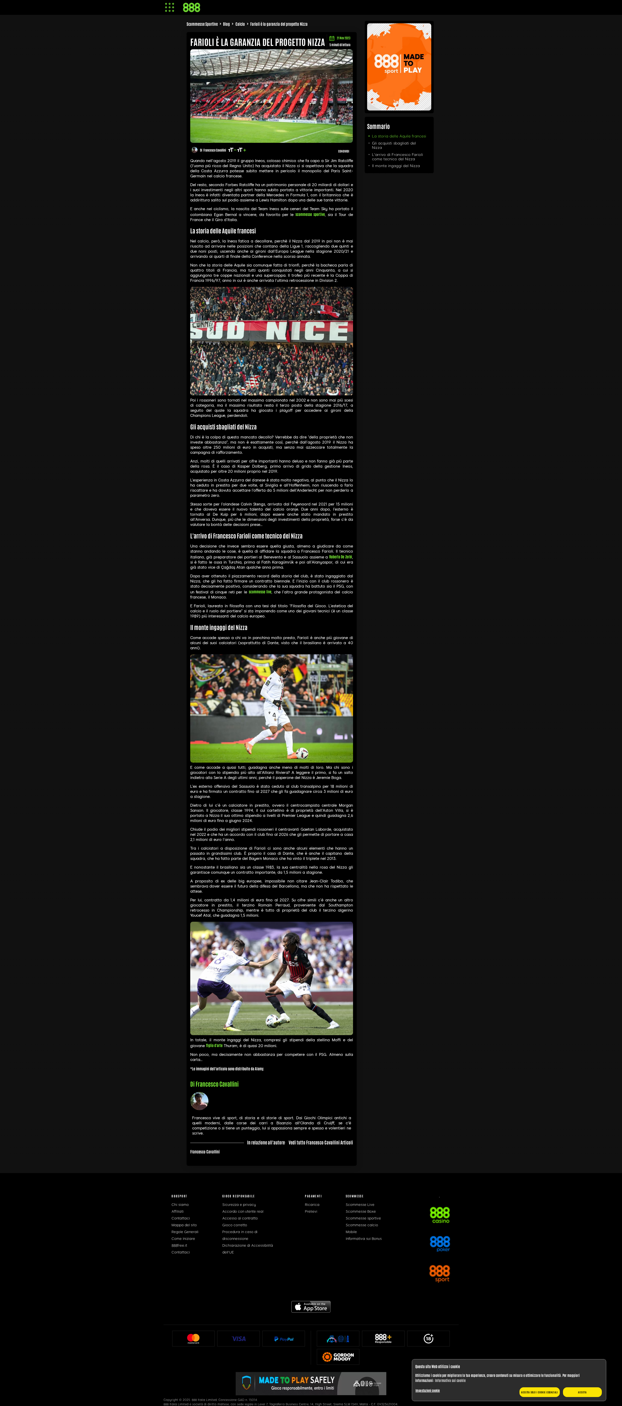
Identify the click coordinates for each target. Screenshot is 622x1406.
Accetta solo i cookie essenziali (539, 1392)
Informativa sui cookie (450, 1380)
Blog (226, 23)
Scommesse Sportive (202, 23)
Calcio (240, 23)
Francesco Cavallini (214, 150)
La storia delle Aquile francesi (399, 136)
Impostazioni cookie (427, 1390)
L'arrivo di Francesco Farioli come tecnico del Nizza (397, 157)
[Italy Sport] (399, 108)
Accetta (582, 1392)
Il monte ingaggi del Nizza (396, 166)
